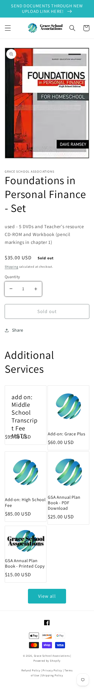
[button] (8, 28)
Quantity (12, 276)
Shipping (11, 266)
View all (47, 596)
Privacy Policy (52, 670)
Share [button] (17, 330)
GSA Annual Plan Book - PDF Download (64, 503)
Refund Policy (30, 670)
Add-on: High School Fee (25, 502)
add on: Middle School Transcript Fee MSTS (24, 416)
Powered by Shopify (47, 660)
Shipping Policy (52, 675)
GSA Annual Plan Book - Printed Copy (25, 563)
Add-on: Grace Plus (66, 434)
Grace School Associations (52, 655)
